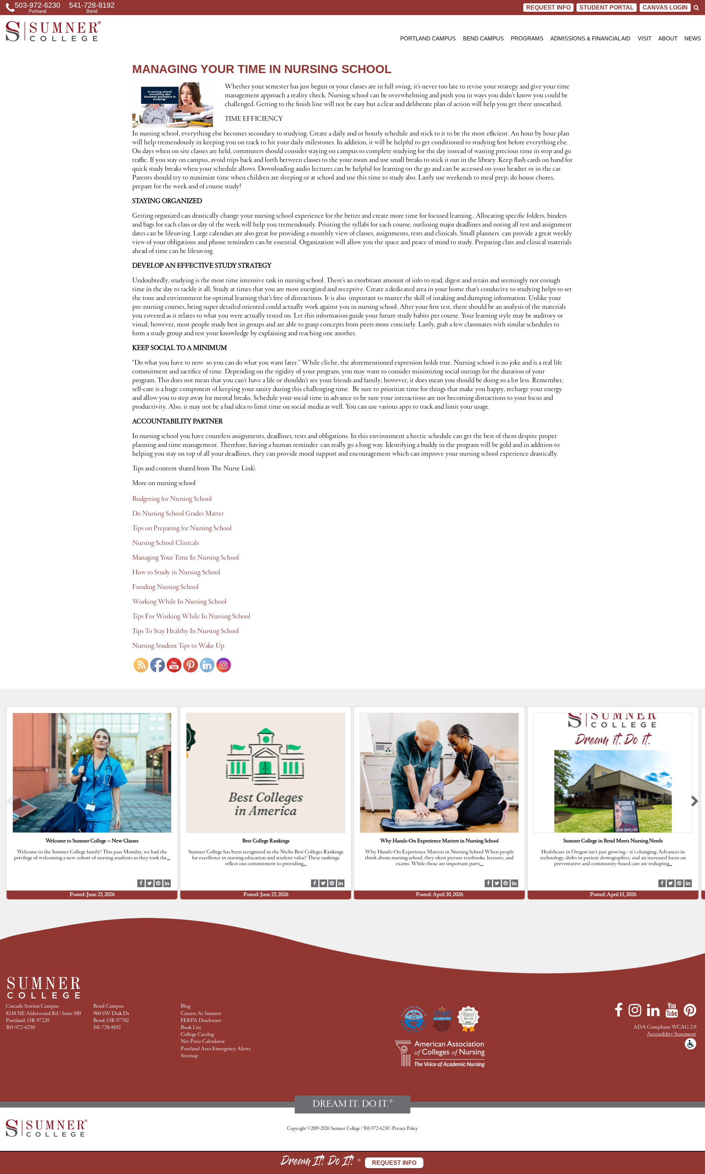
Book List (191, 1027)
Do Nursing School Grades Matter (178, 513)
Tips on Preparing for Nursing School (182, 528)
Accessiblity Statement (671, 1034)
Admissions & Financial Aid (590, 38)
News (692, 38)
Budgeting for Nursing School (172, 499)
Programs (527, 38)
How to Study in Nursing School (176, 572)
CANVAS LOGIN (665, 7)
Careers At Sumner (201, 1013)
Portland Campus (428, 38)
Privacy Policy (405, 1129)
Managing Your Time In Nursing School (185, 557)
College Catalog (197, 1034)
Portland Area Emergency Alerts (215, 1048)
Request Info (548, 7)
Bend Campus (483, 38)
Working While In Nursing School (179, 601)
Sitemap (189, 1055)
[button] (10, 803)
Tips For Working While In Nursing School (191, 616)
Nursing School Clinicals (165, 543)
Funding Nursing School (165, 587)
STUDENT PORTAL (606, 7)
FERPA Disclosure (201, 1020)
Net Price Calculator (203, 1041)
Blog (185, 1006)
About (667, 38)
